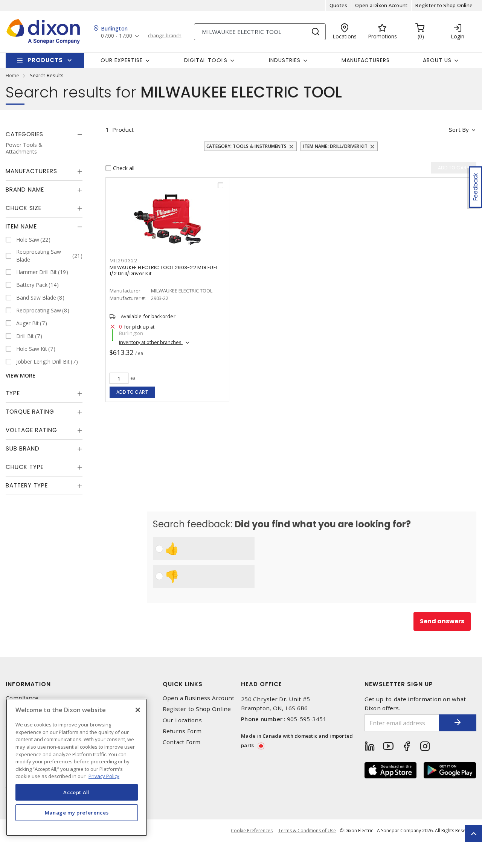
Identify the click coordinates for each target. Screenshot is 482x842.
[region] (76, 767)
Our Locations (182, 720)
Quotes (338, 5)
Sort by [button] (459, 129)
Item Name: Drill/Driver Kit (335, 146)
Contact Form (182, 742)
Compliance (22, 698)
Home (12, 75)
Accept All (76, 792)
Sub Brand (23, 448)
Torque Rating (30, 412)
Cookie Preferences (252, 830)
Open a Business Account (199, 698)
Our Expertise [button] (122, 60)
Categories (24, 134)
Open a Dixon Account (381, 5)
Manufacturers (366, 60)
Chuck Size (23, 208)
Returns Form (182, 731)
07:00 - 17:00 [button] (116, 36)
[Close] (138, 710)
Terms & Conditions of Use (307, 830)
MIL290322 (123, 260)
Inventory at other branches (151, 342)
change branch (165, 36)
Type (13, 393)
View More (20, 375)
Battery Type (27, 485)
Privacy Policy (103, 776)
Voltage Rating (31, 430)
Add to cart (132, 392)
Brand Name (25, 189)
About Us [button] (437, 60)
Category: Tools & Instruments (246, 146)
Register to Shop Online (444, 5)
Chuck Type (25, 467)
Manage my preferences (77, 812)
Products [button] (45, 60)
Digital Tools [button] (205, 60)
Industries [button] (284, 60)
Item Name (21, 226)
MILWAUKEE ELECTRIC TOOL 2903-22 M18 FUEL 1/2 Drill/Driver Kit (164, 270)
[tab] (44, 134)
